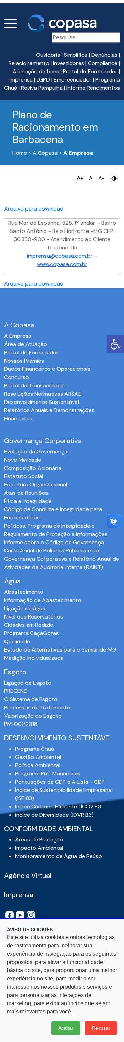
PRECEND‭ (16, 691)
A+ (80, 178)
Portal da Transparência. (35, 385)
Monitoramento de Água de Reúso (58, 856)
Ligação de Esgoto (27, 682)
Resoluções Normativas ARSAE (42, 393)
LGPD (43, 79)
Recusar (101, 1028)
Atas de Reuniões (26, 492)
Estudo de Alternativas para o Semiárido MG (60, 649)
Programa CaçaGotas (31, 633)
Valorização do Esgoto (33, 715)
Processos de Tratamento (37, 707)
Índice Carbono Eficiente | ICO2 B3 (58, 806)
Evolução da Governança (36, 451)
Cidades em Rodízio (28, 625)
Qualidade (17, 641)
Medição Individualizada (34, 658)
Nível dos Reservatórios (33, 616)
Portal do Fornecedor (90, 71)
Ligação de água (24, 608)
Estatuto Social (23, 476)
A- (101, 178)
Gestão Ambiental (38, 757)
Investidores (68, 63)
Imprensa (21, 79)
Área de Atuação (25, 344)
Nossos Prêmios (24, 360)
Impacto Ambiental (39, 847)
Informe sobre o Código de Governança (54, 542)
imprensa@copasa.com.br (60, 255)
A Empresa (17, 336)
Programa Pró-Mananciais (47, 773)
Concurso (16, 377)
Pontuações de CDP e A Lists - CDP (60, 781)
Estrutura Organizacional (35, 484)
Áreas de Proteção (39, 839)
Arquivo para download (33, 208)
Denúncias (104, 54)
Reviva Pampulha (42, 88)
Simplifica (75, 54)
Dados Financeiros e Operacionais (47, 369)
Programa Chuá (34, 748)
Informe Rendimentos (93, 88)
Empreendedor (73, 79)
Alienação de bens (36, 71)
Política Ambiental (37, 765)
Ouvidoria (48, 54)
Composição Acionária (32, 468)
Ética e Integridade (28, 501)
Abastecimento (23, 591)
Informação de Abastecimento (42, 600)
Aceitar (65, 1028)
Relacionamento (29, 63)
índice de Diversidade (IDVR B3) (54, 814)
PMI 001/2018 (20, 724)
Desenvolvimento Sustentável (41, 402)
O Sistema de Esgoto (31, 699)
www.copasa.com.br (62, 264)
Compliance (102, 63)
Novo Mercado (22, 459)
